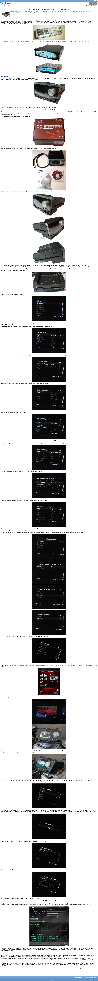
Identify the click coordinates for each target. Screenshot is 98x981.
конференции (93, 968)
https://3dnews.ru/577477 (92, 0)
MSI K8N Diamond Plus (21, 23)
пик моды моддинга (6, 21)
